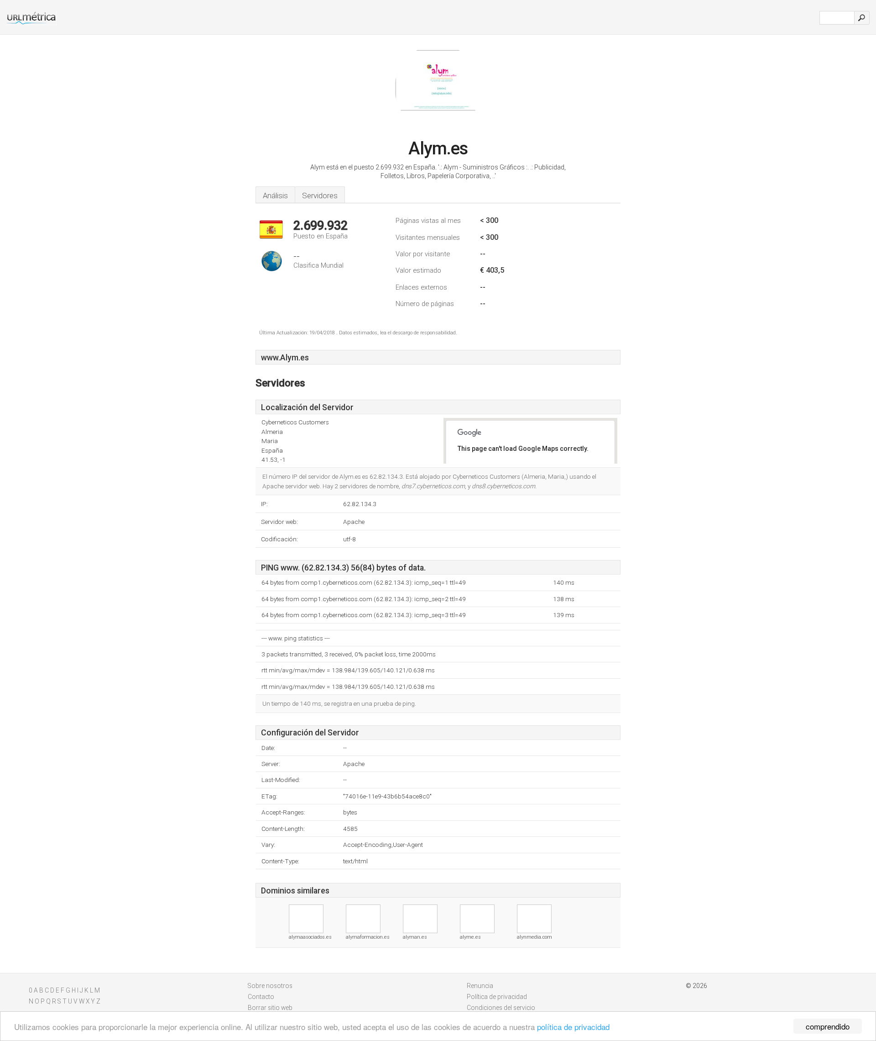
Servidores (320, 195)
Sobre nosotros (270, 985)
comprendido (828, 1026)
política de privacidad (573, 1026)
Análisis (275, 195)
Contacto (261, 996)
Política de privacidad (497, 996)
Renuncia (480, 985)
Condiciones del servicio (501, 1007)
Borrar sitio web (270, 1007)
